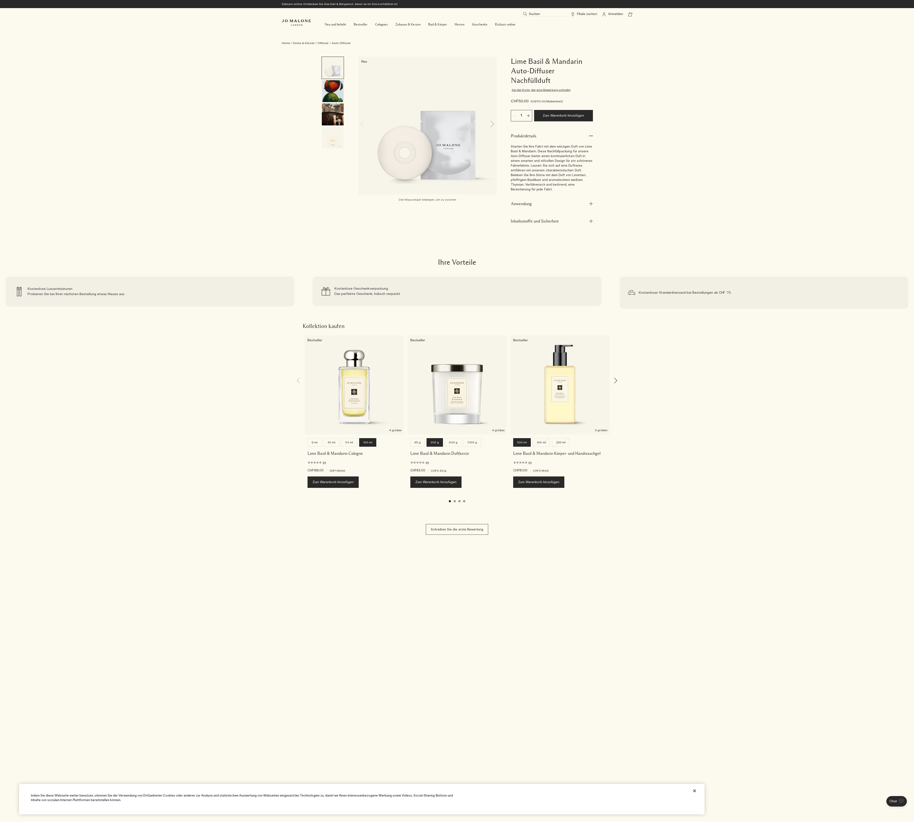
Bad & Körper (437, 24)
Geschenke (479, 24)
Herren (459, 24)
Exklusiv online (505, 24)
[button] (896, 801)
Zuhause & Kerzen (408, 24)
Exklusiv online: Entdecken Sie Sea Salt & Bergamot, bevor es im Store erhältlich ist (339, 4)
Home (286, 43)
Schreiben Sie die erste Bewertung (457, 530)
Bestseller (361, 24)
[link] (150, 292)
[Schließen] (694, 791)
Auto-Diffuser (341, 43)
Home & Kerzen (304, 43)
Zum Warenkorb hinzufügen (563, 116)
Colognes (381, 24)
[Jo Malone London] (296, 23)
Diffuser (323, 43)
